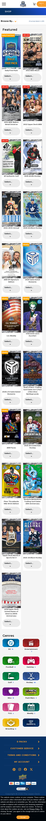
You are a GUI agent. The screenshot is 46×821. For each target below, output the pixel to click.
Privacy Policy (34, 809)
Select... (8, 76)
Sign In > (41, 4)
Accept (23, 817)
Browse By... (7, 21)
